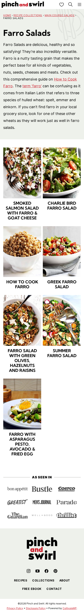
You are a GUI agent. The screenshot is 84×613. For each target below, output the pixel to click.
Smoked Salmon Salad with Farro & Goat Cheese (22, 210)
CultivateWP (70, 608)
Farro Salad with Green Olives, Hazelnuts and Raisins (22, 360)
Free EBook (32, 588)
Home (7, 15)
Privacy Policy (15, 608)
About (64, 580)
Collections (43, 580)
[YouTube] (37, 571)
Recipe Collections (27, 15)
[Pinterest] (55, 571)
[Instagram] (28, 571)
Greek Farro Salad (61, 284)
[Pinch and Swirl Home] (23, 4)
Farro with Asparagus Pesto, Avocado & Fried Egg (22, 444)
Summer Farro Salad (61, 353)
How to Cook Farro (22, 284)
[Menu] (79, 4)
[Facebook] (46, 571)
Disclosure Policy (36, 608)
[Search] (70, 4)
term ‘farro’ (32, 86)
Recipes (20, 580)
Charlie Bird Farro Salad (61, 206)
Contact (54, 588)
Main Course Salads (60, 15)
